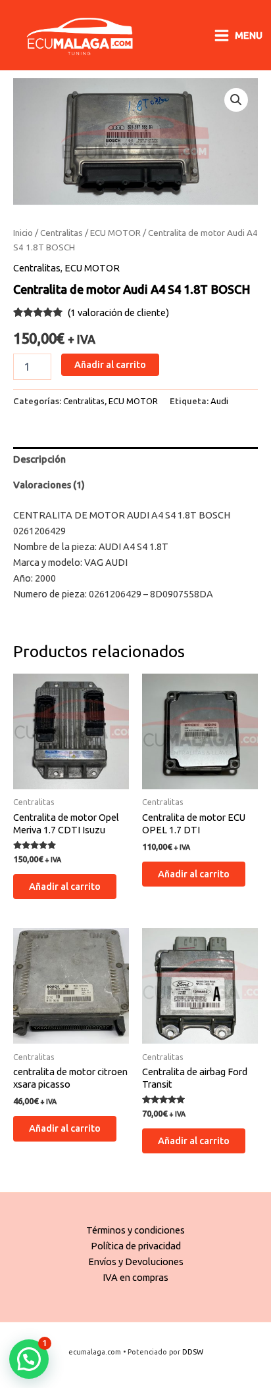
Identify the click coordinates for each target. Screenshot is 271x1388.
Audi (219, 400)
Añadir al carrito (110, 364)
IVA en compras (135, 1277)
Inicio (23, 232)
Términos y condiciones (135, 1230)
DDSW (192, 1352)
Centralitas (61, 232)
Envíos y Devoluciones (136, 1261)
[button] (236, 100)
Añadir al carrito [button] (65, 886)
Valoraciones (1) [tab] (49, 484)
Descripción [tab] (39, 459)
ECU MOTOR (115, 232)
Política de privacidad (136, 1245)
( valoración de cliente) (118, 312)
